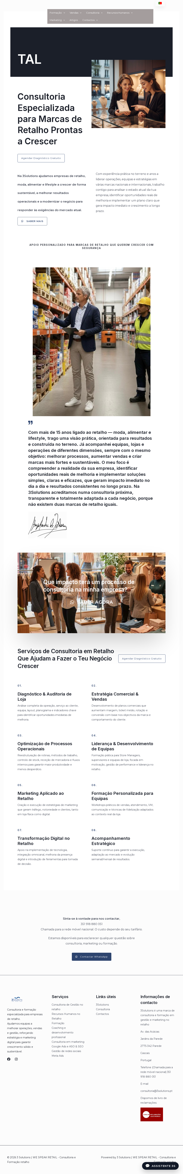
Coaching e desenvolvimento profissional (62, 1032)
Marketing (56, 20)
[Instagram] (16, 1059)
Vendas (74, 12)
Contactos (88, 20)
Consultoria (92, 12)
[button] (63, 12)
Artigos (74, 20)
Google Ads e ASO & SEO (67, 1046)
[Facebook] (8, 1059)
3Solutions (102, 1004)
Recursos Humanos (118, 12)
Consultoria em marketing (68, 1041)
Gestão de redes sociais (66, 1051)
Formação (56, 12)
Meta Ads (58, 1055)
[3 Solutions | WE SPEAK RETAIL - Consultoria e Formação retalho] (24, 16)
